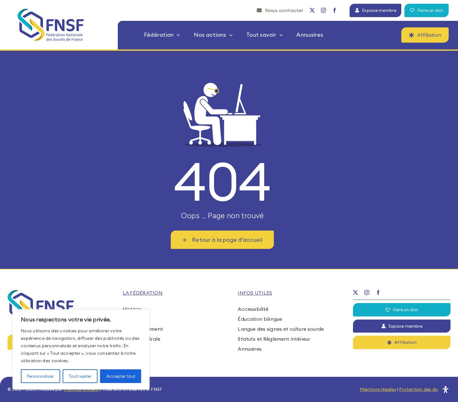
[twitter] (312, 10)
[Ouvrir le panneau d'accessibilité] (445, 389)
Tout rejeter (80, 376)
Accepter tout (120, 376)
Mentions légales (378, 389)
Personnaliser (40, 376)
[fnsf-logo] (50, 11)
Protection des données (425, 389)
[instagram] (323, 10)
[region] (81, 349)
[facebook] (334, 10)
